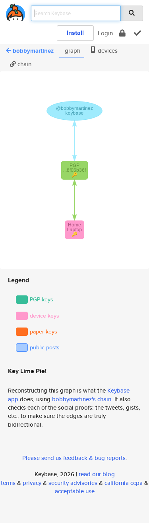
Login (105, 33)
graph (71, 50)
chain (23, 64)
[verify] (137, 33)
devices (107, 50)
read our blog (97, 474)
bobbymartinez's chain (81, 399)
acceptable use (75, 491)
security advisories (72, 483)
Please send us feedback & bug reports (74, 458)
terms (8, 483)
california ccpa (123, 483)
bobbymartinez (33, 50)
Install (75, 32)
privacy (32, 483)
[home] (15, 10)
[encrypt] (122, 33)
